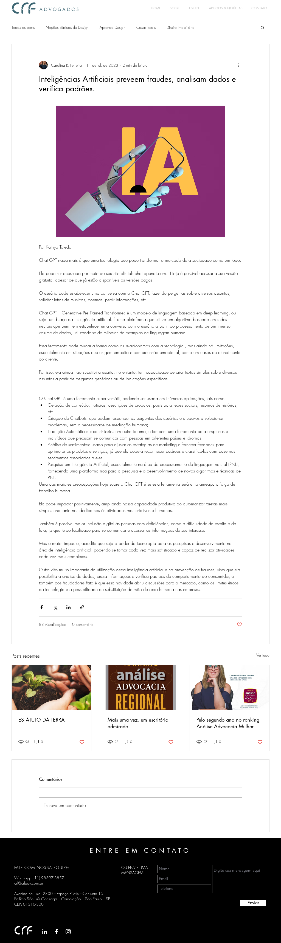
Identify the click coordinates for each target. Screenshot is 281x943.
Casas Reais (146, 27)
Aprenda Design (112, 27)
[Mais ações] (238, 65)
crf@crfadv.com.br (28, 883)
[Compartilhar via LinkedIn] (68, 607)
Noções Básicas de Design (67, 27)
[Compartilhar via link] (82, 607)
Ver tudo (262, 655)
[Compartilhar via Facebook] (41, 607)
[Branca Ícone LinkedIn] (44, 931)
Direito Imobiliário (181, 27)
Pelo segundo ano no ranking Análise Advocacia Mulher (227, 723)
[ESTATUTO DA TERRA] (51, 687)
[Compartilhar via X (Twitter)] (55, 607)
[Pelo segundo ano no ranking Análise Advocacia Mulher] (229, 687)
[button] (262, 27)
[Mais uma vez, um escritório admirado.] (140, 687)
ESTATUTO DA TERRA (41, 719)
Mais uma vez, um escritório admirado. (138, 723)
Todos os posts (23, 27)
